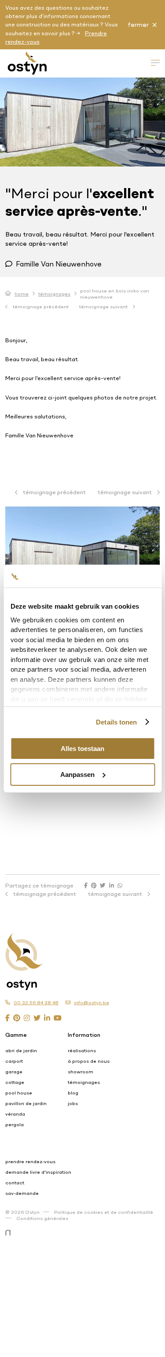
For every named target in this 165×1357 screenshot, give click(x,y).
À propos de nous (89, 1061)
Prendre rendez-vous (30, 1161)
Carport (14, 1061)
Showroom (80, 1072)
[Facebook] (7, 1017)
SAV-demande (22, 1193)
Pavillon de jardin (26, 1103)
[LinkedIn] (47, 1017)
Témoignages (54, 294)
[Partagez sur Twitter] (103, 885)
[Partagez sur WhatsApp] (119, 885)
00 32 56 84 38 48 (36, 1002)
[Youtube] (58, 1017)
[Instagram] (27, 1017)
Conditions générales (42, 1218)
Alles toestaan (82, 748)
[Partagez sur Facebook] (86, 885)
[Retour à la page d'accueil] (72, 952)
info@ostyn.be (91, 1002)
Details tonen (116, 722)
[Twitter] (36, 1017)
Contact (14, 1183)
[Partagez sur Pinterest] (93, 885)
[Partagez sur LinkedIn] (111, 885)
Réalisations (82, 1050)
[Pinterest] (16, 1017)
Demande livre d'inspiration (38, 1172)
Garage (13, 1072)
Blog (73, 1093)
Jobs (73, 1103)
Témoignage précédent (40, 306)
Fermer (138, 25)
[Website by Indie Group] (9, 1232)
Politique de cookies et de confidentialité (103, 1212)
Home (22, 294)
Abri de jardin (21, 1050)
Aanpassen (77, 774)
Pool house (18, 1093)
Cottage (14, 1082)
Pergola (14, 1124)
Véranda (15, 1114)
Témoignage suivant (104, 306)
